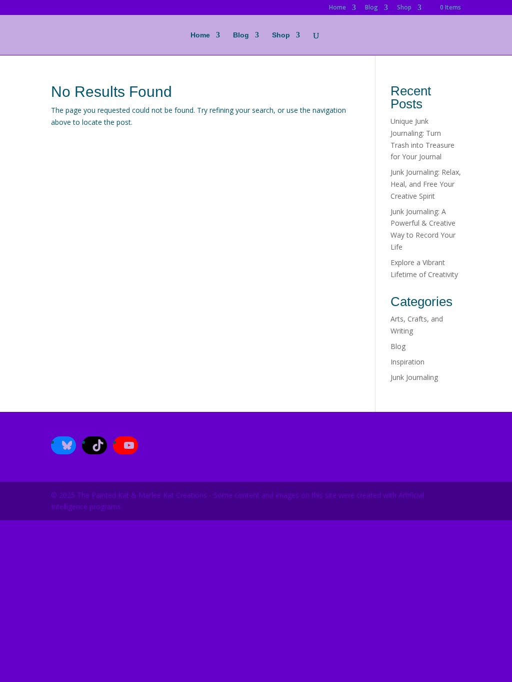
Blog (371, 7)
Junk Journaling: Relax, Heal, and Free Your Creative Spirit (425, 184)
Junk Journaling (414, 377)
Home (337, 7)
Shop (404, 7)
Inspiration (407, 361)
